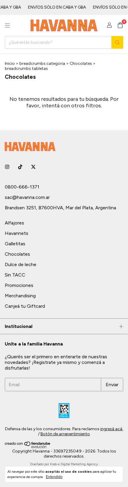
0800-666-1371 (22, 187)
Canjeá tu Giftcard (25, 306)
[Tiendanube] (28, 447)
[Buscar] (117, 42)
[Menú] (7, 25)
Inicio (10, 63)
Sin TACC (15, 275)
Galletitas (15, 243)
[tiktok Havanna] (20, 167)
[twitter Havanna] (33, 167)
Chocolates (81, 63)
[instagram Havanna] (7, 167)
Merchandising (20, 296)
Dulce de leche (20, 264)
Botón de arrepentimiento (65, 433)
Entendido (54, 477)
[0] (120, 25)
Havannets (16, 233)
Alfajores (14, 223)
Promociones (19, 285)
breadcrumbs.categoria (42, 63)
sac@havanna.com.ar (27, 197)
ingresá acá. (111, 428)
